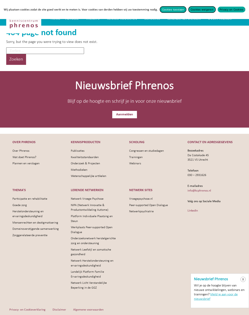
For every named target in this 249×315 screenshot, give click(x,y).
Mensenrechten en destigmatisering (35, 222)
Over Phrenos (20, 150)
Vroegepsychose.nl (141, 198)
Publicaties (77, 150)
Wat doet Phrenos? (24, 157)
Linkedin (193, 210)
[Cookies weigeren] (244, 9)
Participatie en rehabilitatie (29, 198)
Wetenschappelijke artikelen (88, 176)
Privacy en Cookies (232, 9)
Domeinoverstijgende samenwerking (35, 229)
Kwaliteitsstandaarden (85, 157)
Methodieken (79, 169)
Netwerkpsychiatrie (141, 211)
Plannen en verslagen (25, 163)
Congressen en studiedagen (146, 150)
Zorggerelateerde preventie (29, 235)
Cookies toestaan (173, 9)
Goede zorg (19, 205)
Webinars (135, 163)
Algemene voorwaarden (88, 309)
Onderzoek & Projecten (85, 163)
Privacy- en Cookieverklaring (27, 309)
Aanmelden (124, 114)
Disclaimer (59, 309)
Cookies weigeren (202, 9)
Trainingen (136, 157)
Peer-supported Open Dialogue (148, 205)
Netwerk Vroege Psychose (87, 198)
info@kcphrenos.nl (199, 190)
